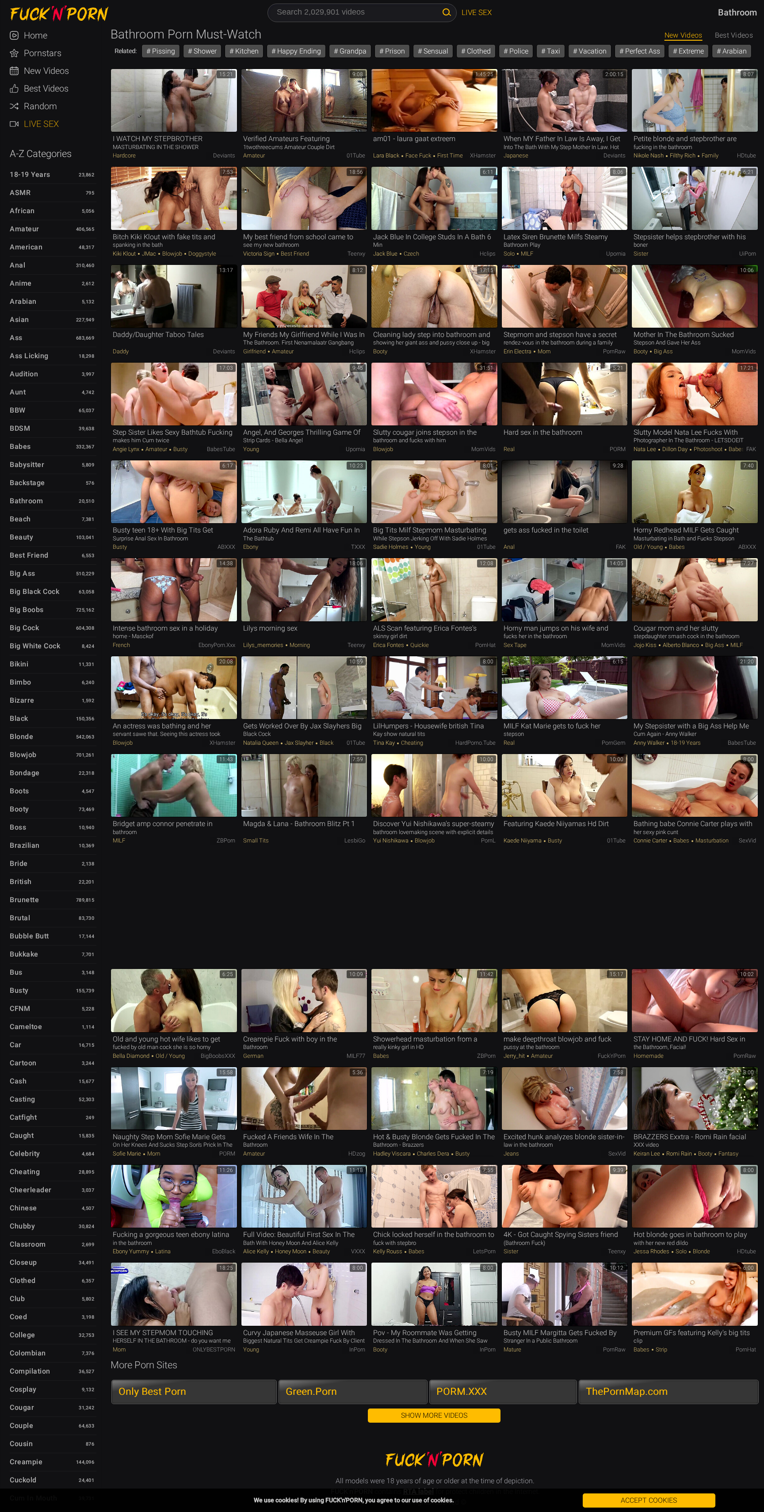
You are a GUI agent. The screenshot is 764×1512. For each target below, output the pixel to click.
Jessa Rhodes (652, 1251)
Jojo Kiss (646, 645)
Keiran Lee (647, 1153)
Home (35, 35)
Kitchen (246, 51)
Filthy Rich (682, 155)
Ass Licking (29, 356)
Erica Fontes (389, 645)
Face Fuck (418, 155)
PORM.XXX (461, 1391)
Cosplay (23, 1389)
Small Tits (256, 840)
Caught (22, 1135)
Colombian (28, 1353)
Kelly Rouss (388, 1251)
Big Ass (22, 573)
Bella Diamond (132, 1056)
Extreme (690, 51)
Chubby (22, 1226)
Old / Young (649, 547)
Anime (21, 283)
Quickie (419, 645)
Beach (20, 519)
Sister (641, 253)
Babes (20, 446)
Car (16, 1045)
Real (509, 449)
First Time (449, 155)
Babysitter (27, 464)
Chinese (23, 1208)
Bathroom (26, 501)
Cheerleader (31, 1190)
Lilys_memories (264, 645)
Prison (394, 51)
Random (40, 106)
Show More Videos (434, 1415)
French (121, 645)
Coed (18, 1317)
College (22, 1335)
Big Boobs (27, 609)
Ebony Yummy (131, 1251)
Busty (19, 990)
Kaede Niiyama (523, 840)
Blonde (21, 736)
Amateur (24, 229)
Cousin (21, 1443)
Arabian (23, 301)
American (26, 247)
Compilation (30, 1371)
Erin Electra (518, 351)
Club (17, 1298)
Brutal (20, 918)
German (253, 1056)
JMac (149, 253)
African (22, 211)
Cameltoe (26, 1026)
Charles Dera (433, 1153)
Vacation (592, 51)
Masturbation (711, 840)
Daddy (121, 351)
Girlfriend (255, 351)
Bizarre (22, 700)
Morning (299, 645)
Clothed (23, 1280)
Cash (18, 1081)
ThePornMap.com (627, 1391)
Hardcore (124, 155)
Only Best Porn (152, 1391)
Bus (16, 972)
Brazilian (25, 845)
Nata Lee (645, 449)
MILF (526, 253)
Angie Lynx (127, 449)
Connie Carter (651, 840)
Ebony (250, 547)
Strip (660, 1349)
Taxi (552, 51)
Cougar (22, 1407)
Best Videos (46, 88)
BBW (18, 410)
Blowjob (23, 754)
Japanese (516, 155)
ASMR (20, 192)
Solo (510, 253)
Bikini (19, 664)
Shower (204, 51)
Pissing (162, 51)
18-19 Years (30, 174)
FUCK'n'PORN (55, 13)
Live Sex (41, 124)
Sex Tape (515, 645)
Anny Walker (650, 742)
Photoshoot (708, 449)
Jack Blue (386, 253)
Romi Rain (679, 1153)
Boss (18, 827)
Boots (19, 791)
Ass (16, 337)
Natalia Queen (261, 742)
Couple (21, 1425)
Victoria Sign (259, 253)
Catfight (23, 1117)
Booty (19, 809)
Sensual (435, 51)
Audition (24, 374)
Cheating (25, 1171)
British (21, 881)
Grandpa (352, 51)
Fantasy (727, 1153)
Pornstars (42, 53)
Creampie (26, 1462)
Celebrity (25, 1153)
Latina (162, 1251)
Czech (410, 253)
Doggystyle (201, 253)
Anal (17, 265)
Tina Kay (384, 742)
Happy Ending (298, 51)
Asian (19, 319)
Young (251, 449)
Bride (19, 863)
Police (518, 51)
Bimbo (20, 682)
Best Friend (29, 555)
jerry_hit (515, 1056)
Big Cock (24, 628)
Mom (543, 351)
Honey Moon (291, 1251)
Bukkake (24, 954)
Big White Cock (35, 646)
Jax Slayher (299, 742)
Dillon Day (675, 449)
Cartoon (23, 1063)
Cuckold (23, 1480)
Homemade (649, 1056)
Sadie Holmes (391, 547)
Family (709, 155)
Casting (22, 1099)
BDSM (20, 428)
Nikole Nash (649, 155)
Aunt (18, 392)
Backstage (27, 482)
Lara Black (387, 155)
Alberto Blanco (680, 645)
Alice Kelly (256, 1251)
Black (19, 718)
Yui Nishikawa (391, 840)
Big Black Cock (34, 591)
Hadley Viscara (392, 1153)
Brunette (24, 900)
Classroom (28, 1244)
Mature (512, 1349)
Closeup (23, 1262)
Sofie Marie (127, 1153)
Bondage (25, 773)
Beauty (21, 537)
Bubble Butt (29, 936)
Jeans (511, 1153)
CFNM (20, 1008)
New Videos (46, 70)
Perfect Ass (641, 51)
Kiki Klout (125, 253)
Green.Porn (311, 1391)
